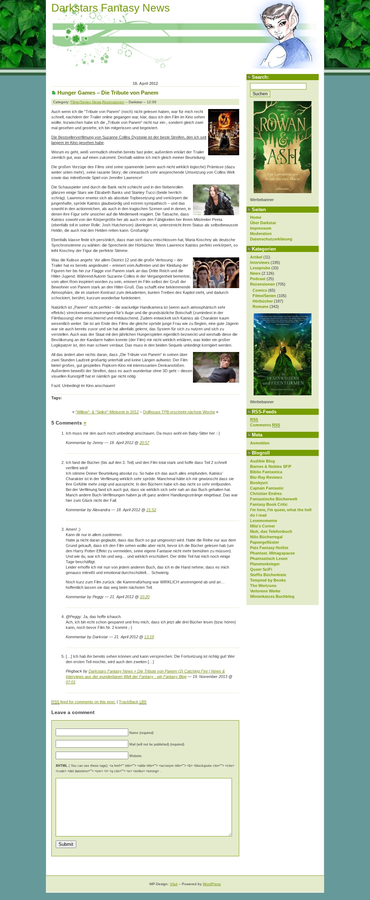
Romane (260, 306)
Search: (260, 77)
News (255, 273)
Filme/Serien (264, 296)
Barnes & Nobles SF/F (271, 466)
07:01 (71, 682)
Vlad (173, 884)
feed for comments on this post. (83, 702)
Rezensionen (262, 284)
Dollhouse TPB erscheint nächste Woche (179, 412)
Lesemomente (263, 520)
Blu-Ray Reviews (266, 477)
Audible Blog (262, 461)
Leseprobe (260, 268)
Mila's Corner (262, 526)
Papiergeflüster (264, 542)
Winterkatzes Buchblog (272, 596)
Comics (260, 290)
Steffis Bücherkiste (268, 575)
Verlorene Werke (265, 591)
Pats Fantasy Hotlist (269, 547)
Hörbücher (263, 301)
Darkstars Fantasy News (110, 8)
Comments (265, 425)
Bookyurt (259, 483)
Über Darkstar (263, 223)
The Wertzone (263, 585)
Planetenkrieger (265, 564)
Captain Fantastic (267, 488)
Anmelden (260, 443)
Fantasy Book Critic (269, 504)
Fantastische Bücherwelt (273, 499)
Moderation (261, 233)
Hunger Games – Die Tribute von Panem (107, 93)
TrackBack (132, 702)
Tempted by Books (268, 580)
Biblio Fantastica (266, 472)
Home (255, 217)
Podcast (258, 279)
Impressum (260, 228)
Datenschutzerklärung (271, 239)
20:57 (144, 442)
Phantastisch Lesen (269, 558)
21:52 (151, 510)
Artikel (256, 257)
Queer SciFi (261, 569)
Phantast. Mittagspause (272, 553)
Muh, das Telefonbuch (271, 531)
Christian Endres (266, 493)
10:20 (145, 597)
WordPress (212, 884)
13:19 (149, 637)
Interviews (260, 262)
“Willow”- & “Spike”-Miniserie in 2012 (107, 412)
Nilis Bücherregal (266, 537)
